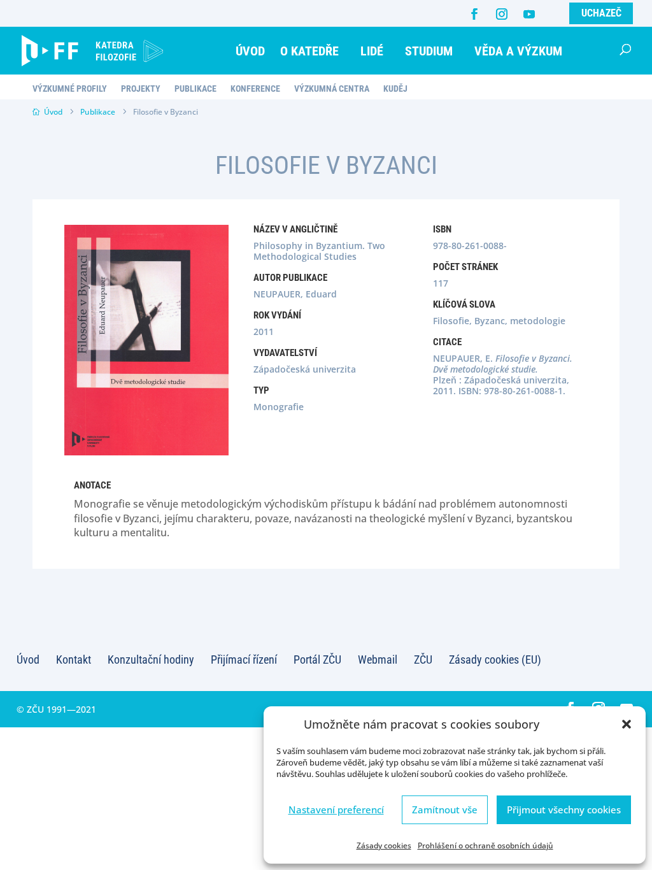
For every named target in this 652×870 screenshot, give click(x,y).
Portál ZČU (317, 659)
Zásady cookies (384, 845)
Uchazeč (601, 13)
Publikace (195, 89)
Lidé (371, 51)
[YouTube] (529, 14)
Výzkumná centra (331, 89)
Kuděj (395, 89)
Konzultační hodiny (151, 659)
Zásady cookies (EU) (495, 659)
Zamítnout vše (445, 809)
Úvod (250, 51)
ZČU (423, 659)
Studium (429, 51)
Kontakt (73, 659)
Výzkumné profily (69, 89)
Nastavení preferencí (336, 809)
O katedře (309, 51)
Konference (255, 89)
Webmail (377, 659)
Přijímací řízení (244, 659)
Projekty (140, 89)
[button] (626, 724)
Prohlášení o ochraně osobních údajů (485, 845)
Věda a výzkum (518, 51)
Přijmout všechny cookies (564, 809)
